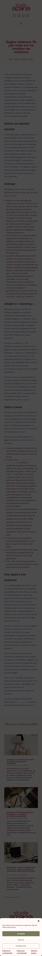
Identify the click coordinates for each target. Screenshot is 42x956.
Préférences (21, 946)
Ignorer (21, 940)
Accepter (21, 934)
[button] (38, 921)
